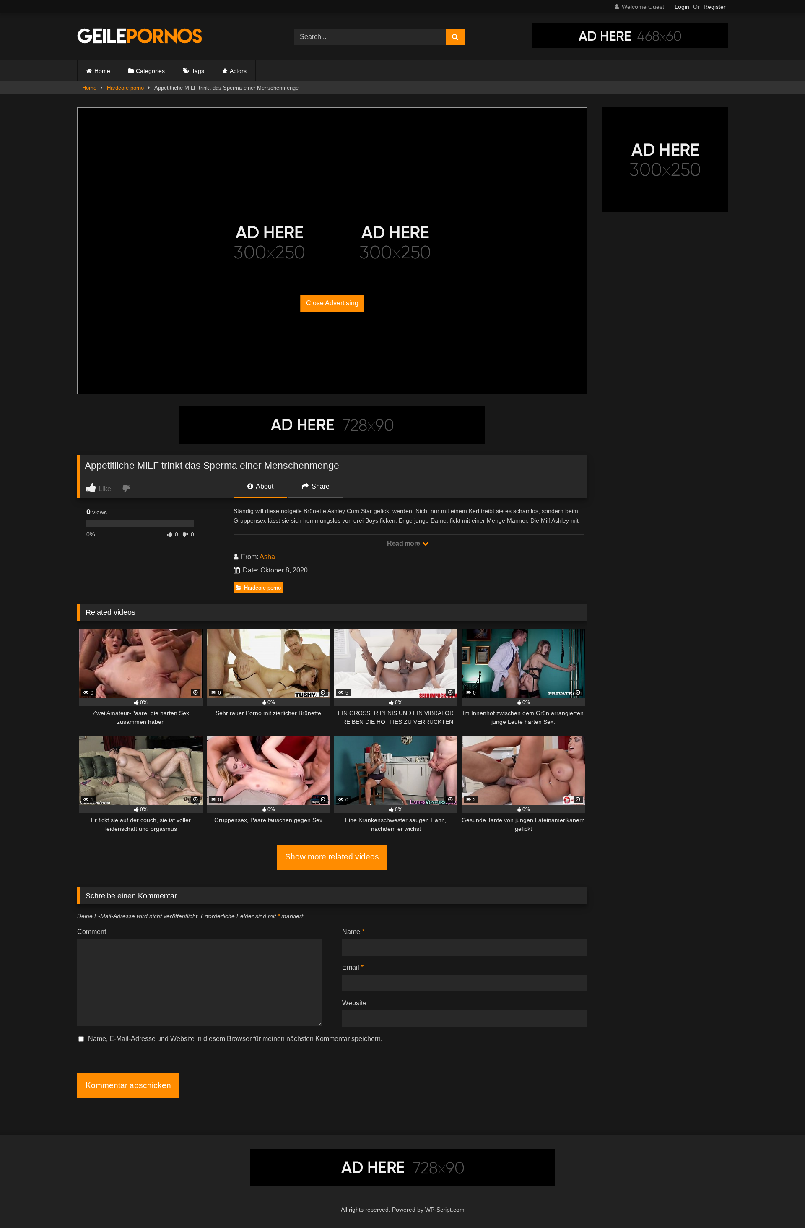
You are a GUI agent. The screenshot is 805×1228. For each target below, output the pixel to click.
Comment (91, 931)
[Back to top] (779, 1203)
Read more (404, 543)
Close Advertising (332, 303)
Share (320, 486)
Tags (198, 71)
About (263, 486)
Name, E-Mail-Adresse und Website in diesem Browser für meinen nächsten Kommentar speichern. (235, 1038)
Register (715, 6)
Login (682, 6)
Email (353, 967)
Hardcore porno (125, 88)
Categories (150, 71)
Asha (267, 556)
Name (353, 931)
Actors (238, 71)
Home (102, 71)
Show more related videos (332, 856)
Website (354, 1003)
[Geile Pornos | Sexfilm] (140, 37)
